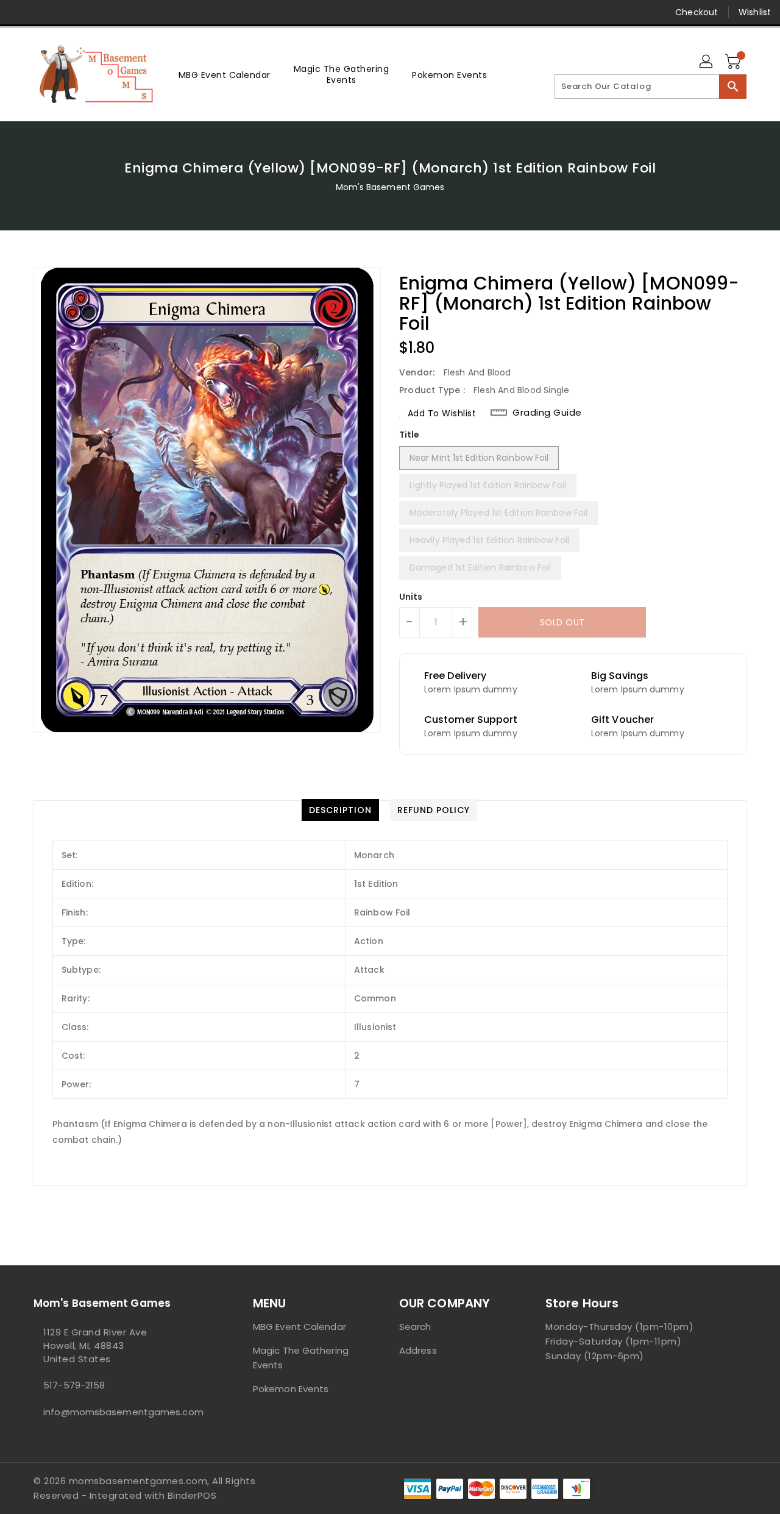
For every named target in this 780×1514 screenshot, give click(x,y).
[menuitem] (224, 74)
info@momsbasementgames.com (118, 1412)
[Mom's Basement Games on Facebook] (19, 12)
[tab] (340, 810)
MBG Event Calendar (299, 1326)
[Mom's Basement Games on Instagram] (89, 12)
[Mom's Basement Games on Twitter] (43, 12)
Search (415, 1326)
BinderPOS (192, 1495)
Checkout (696, 12)
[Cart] (734, 62)
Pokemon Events (290, 1388)
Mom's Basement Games (390, 187)
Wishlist (755, 12)
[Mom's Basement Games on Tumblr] (112, 12)
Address (418, 1350)
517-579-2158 (74, 1385)
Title (409, 434)
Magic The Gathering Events (301, 1357)
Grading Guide (547, 413)
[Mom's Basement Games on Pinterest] (66, 12)
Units (411, 596)
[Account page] (707, 62)
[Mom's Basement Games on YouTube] (136, 12)
